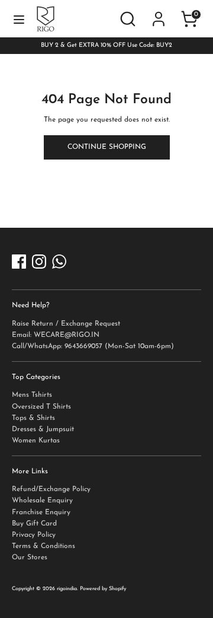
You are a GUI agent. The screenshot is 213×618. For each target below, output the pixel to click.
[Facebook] (19, 261)
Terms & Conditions (43, 546)
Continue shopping (106, 147)
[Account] (158, 10)
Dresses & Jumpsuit (43, 429)
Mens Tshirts (32, 395)
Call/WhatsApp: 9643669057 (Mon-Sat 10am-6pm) (93, 346)
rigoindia (67, 588)
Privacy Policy (34, 535)
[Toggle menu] (19, 19)
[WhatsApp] (59, 261)
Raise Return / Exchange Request (66, 323)
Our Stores (29, 557)
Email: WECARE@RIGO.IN (55, 335)
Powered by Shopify (103, 588)
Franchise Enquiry (41, 512)
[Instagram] (39, 261)
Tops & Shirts (33, 418)
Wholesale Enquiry (42, 500)
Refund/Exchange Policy (51, 489)
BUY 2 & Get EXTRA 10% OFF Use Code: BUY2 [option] (106, 45)
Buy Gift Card (34, 523)
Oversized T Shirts (41, 406)
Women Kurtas (36, 440)
